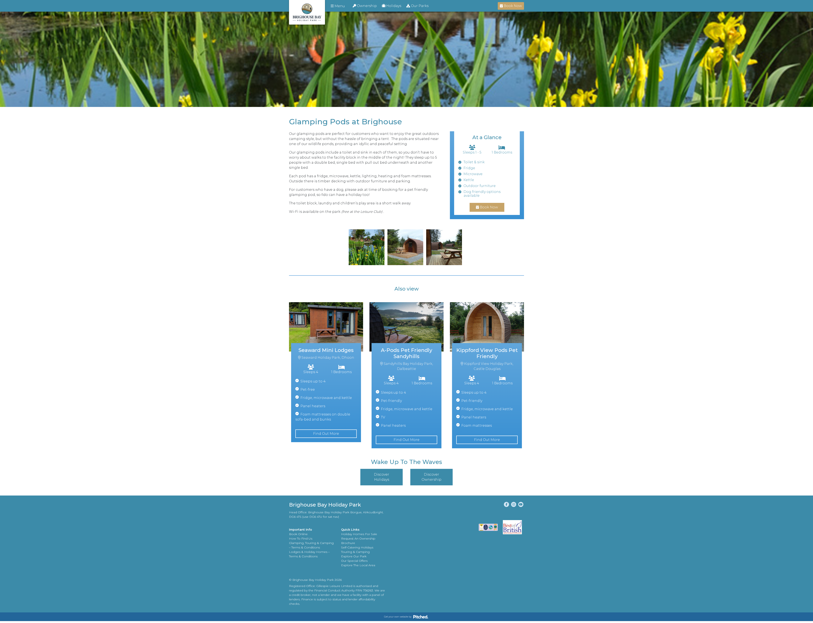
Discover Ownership (431, 477)
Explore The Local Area (358, 565)
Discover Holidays (381, 477)
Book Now (512, 6)
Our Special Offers (354, 561)
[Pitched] (420, 616)
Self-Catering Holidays (357, 547)
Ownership (366, 6)
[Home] (307, 12)
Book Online (298, 534)
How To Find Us (300, 538)
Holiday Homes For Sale (359, 534)
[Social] (506, 504)
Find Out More (326, 434)
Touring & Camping (355, 552)
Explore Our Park (353, 556)
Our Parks (419, 6)
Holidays (393, 6)
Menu (339, 6)
